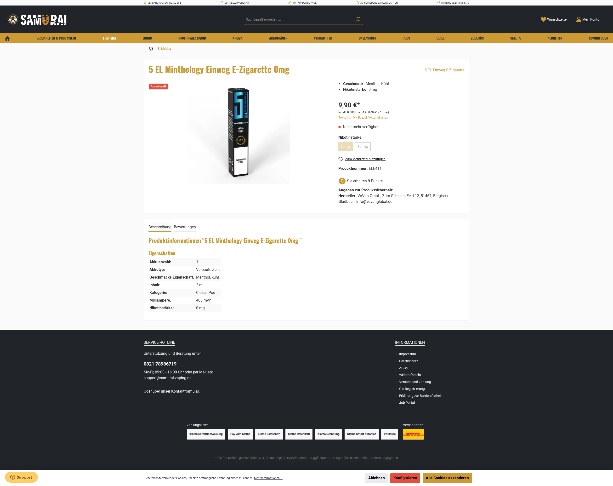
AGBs (403, 368)
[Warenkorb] (606, 17)
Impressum (407, 354)
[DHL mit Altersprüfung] (413, 434)
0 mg (345, 146)
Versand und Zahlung (415, 382)
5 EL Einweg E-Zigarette (444, 70)
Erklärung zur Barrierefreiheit (420, 396)
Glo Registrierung (412, 389)
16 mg (362, 146)
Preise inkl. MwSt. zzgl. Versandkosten (363, 117)
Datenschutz (408, 361)
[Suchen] (357, 19)
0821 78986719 (160, 364)
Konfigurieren (405, 478)
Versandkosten (294, 458)
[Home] (7, 38)
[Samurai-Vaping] (151, 49)
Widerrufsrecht (410, 375)
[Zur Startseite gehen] (38, 20)
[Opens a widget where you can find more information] (21, 478)
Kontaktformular (185, 391)
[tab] (159, 227)
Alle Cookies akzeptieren (447, 478)
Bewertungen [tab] (185, 227)
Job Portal (407, 403)
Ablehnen (376, 478)
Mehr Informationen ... (268, 478)
